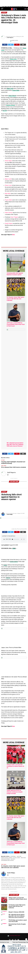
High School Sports (7, 857)
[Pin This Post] (17, 45)
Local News (17, 857)
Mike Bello (8, 193)
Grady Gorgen (8, 223)
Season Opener (6, 859)
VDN (14, 548)
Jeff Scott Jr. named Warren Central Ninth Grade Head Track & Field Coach (16, 324)
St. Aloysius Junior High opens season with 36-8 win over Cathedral (15, 299)
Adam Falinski (12, 95)
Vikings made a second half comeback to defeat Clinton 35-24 (15, 766)
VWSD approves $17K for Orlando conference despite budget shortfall (14, 792)
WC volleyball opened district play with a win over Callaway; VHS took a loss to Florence (15, 444)
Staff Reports (10, 37)
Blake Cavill (10, 88)
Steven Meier (8, 160)
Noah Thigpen (14, 217)
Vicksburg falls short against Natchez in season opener (15, 273)
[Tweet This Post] (11, 45)
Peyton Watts (15, 90)
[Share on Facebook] (4, 45)
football (13, 856)
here (13, 234)
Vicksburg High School (8, 860)
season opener (14, 561)
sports (13, 859)
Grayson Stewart (10, 105)
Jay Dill (5, 110)
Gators (5, 565)
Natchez (8, 577)
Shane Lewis (13, 58)
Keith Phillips (10, 514)
